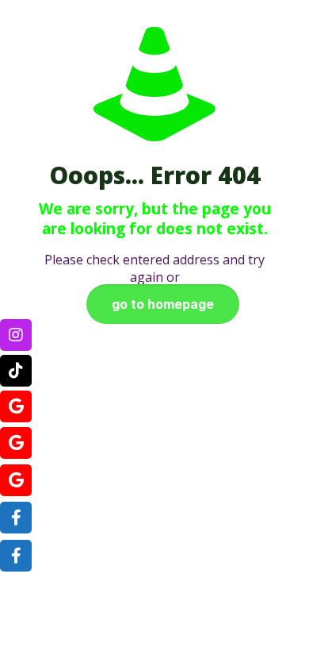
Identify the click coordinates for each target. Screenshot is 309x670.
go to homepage (163, 304)
